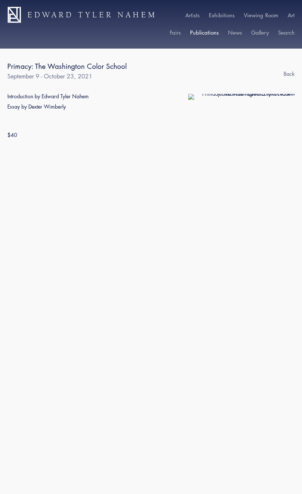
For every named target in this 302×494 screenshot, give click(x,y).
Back (289, 74)
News (235, 32)
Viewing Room (261, 15)
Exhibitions (222, 15)
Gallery (260, 32)
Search (286, 32)
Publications (204, 32)
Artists (192, 15)
